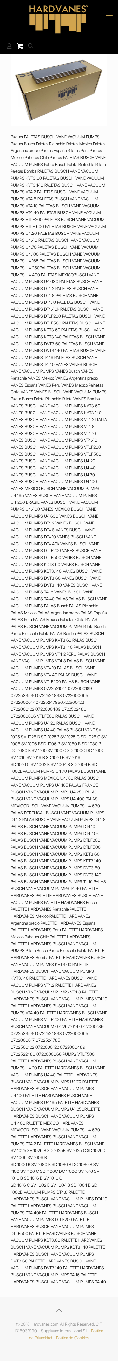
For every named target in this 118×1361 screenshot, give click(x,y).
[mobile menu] (109, 13)
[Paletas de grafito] (59, 19)
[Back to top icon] (59, 1310)
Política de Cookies (72, 1337)
